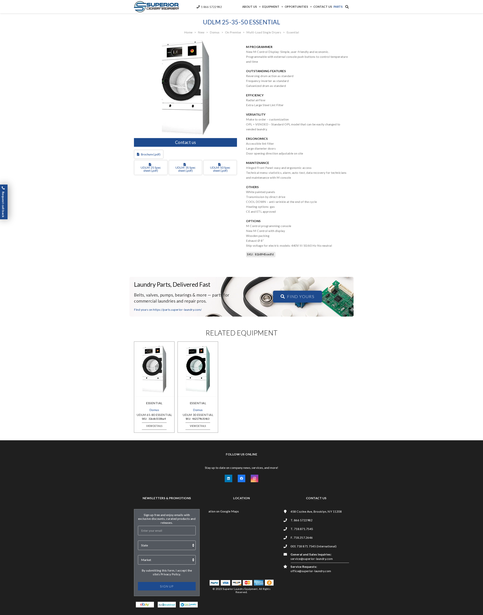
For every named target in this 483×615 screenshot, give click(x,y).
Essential (293, 32)
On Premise (233, 32)
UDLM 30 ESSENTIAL (198, 414)
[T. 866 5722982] (287, 520)
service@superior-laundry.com (312, 558)
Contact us (185, 142)
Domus (215, 32)
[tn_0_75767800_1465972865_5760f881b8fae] (145, 604)
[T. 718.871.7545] (287, 529)
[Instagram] (254, 478)
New (201, 32)
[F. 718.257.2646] (287, 537)
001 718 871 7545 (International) (313, 546)
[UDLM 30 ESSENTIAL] (198, 369)
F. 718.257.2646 (302, 537)
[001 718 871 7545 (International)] (287, 546)
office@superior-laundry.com (311, 571)
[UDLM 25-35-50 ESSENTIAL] (185, 43)
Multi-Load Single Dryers (263, 32)
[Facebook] (241, 478)
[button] (259, 6)
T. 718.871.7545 (302, 529)
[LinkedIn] (228, 478)
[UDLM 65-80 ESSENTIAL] (154, 369)
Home (188, 32)
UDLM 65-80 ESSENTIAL (154, 414)
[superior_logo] (156, 6)
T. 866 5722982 (301, 520)
